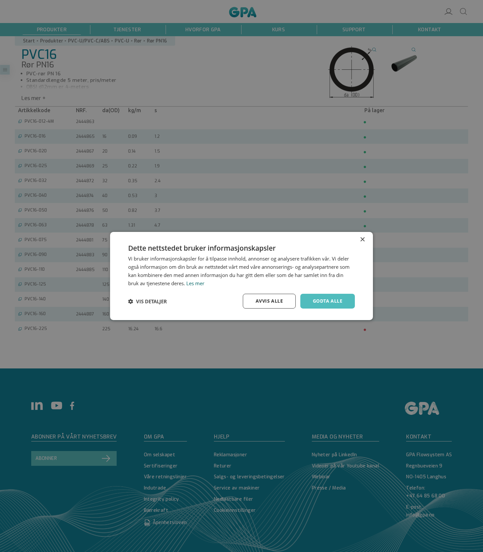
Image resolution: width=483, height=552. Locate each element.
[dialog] (241, 276)
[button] (147, 301)
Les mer (195, 283)
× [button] (362, 239)
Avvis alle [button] (269, 301)
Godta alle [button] (327, 301)
